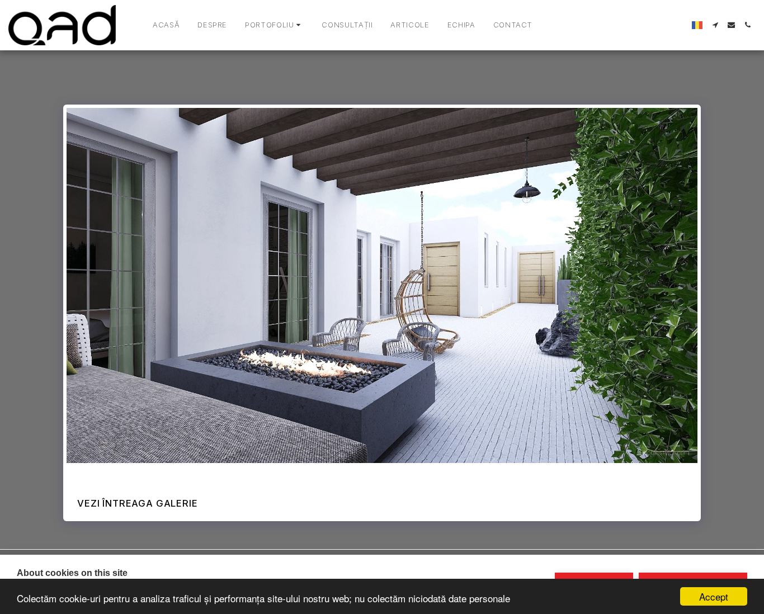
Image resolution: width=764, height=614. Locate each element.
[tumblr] (125, 475)
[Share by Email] (142, 475)
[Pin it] (109, 475)
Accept (713, 596)
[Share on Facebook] (77, 475)
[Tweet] (93, 475)
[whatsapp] (158, 475)
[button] (274, 25)
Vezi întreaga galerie (137, 503)
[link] (174, 475)
